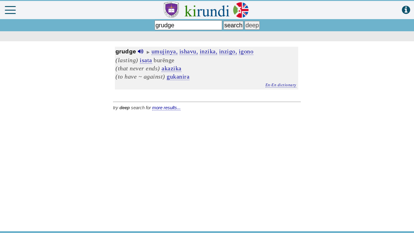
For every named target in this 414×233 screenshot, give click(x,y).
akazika (172, 68)
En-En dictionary (280, 85)
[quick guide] (406, 10)
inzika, (209, 51)
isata (146, 60)
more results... (166, 107)
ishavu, (188, 51)
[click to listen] (140, 51)
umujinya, (165, 51)
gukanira (178, 76)
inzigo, (228, 51)
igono (246, 51)
